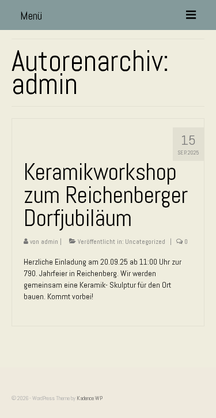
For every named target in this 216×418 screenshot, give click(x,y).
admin (49, 242)
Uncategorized (145, 242)
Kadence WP (90, 398)
